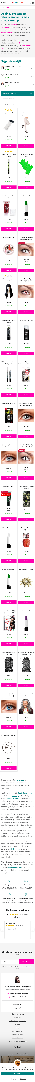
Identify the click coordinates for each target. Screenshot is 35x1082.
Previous (2, 929)
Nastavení (14, 1079)
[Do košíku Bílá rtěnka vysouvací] (9, 561)
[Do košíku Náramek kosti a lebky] (26, 602)
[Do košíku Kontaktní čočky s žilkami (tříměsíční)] (26, 312)
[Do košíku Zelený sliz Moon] (9, 519)
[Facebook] (16, 1008)
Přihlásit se (27, 962)
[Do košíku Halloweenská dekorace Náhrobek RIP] (26, 685)
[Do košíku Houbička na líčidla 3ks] (9, 146)
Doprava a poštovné (17, 1031)
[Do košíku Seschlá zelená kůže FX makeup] (26, 519)
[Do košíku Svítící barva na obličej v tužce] (9, 187)
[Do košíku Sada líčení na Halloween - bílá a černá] (26, 395)
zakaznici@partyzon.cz (19, 993)
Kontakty (17, 1024)
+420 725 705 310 (19, 996)
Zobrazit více (17, 917)
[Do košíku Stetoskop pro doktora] (9, 768)
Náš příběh (17, 1017)
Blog (17, 1028)
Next (32, 929)
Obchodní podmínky (17, 1038)
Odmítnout (23, 1079)
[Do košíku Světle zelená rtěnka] (9, 602)
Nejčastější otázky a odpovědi (17, 1021)
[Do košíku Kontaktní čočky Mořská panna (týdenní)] (9, 727)
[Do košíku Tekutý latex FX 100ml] (26, 353)
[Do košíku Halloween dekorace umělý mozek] (26, 561)
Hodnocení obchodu (17, 910)
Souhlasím (18, 1073)
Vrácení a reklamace (17, 1034)
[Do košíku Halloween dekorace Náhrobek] (9, 685)
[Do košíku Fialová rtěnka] (26, 644)
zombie (14, 24)
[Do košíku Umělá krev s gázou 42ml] (9, 229)
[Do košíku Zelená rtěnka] (26, 229)
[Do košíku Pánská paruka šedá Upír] (26, 727)
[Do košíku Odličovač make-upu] (9, 270)
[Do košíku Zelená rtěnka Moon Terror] (9, 353)
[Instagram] (20, 1008)
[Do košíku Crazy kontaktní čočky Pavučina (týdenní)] (26, 436)
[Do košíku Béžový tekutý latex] (9, 436)
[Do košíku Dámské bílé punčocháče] (26, 146)
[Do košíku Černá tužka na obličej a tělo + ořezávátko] (9, 644)
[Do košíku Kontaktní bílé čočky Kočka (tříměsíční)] (26, 478)
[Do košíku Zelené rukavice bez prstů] (26, 187)
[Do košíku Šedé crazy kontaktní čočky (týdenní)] (9, 478)
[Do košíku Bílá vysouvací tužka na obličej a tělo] (9, 395)
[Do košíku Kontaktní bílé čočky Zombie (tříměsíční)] (26, 270)
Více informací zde (28, 1069)
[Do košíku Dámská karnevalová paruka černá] (9, 312)
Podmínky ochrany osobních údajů (17, 1041)
